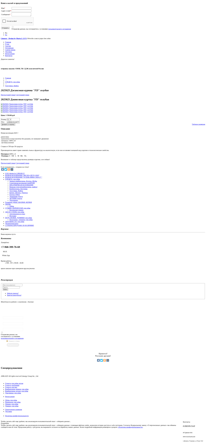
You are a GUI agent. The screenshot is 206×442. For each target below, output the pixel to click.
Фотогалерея (9, 54)
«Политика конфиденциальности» (130, 427)
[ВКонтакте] (2, 169)
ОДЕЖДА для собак (12, 82)
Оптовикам (9, 48)
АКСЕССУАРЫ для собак (14, 212)
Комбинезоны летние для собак (16, 391)
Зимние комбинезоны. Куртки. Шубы (23, 181)
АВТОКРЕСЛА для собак (14, 221)
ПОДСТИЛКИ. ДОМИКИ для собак (18, 218)
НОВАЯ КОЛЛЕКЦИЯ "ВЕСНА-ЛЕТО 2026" (22, 175)
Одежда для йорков (12, 385)
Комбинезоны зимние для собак (17, 389)
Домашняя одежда (16, 196)
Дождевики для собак (13, 393)
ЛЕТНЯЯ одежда (15, 198)
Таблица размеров (198, 124)
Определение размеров (13, 409)
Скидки (8, 46)
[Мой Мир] (12, 169)
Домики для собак (11, 406)
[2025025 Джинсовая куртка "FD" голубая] (17, 104)
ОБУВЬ (8, 204)
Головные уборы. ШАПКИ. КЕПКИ (18, 202)
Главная (8, 42)
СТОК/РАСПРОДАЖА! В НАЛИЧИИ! (19, 225)
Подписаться (13, 345)
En (6, 35)
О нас (7, 44)
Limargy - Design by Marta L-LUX (14, 38)
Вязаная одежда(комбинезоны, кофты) (23, 187)
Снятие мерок (10, 50)
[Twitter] (5, 169)
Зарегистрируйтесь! (14, 295)
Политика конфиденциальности (17, 416)
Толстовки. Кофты (12, 86)
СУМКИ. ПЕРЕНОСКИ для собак (17, 208)
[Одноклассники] (9, 169)
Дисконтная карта (11, 223)
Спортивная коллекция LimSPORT (22, 183)
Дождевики (13, 200)
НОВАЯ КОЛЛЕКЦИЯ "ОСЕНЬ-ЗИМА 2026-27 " (23, 177)
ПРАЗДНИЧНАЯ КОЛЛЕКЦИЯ (21, 185)
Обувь (11, 206)
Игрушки (12, 216)
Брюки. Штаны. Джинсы (18, 193)
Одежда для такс (11, 387)
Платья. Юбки (14, 195)
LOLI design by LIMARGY (15, 173)
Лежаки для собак (11, 404)
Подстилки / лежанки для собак (21, 220)
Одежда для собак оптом (14, 383)
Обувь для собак (11, 400)
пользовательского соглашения (59, 29)
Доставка (8, 52)
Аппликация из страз (17, 214)
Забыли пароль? (13, 293)
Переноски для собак (13, 402)
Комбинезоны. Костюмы (18, 189)
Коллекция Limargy (16, 210)
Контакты (8, 56)
